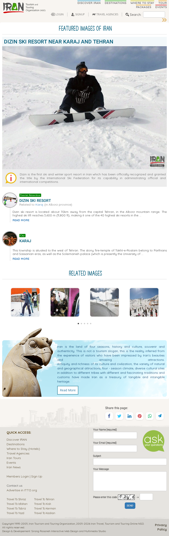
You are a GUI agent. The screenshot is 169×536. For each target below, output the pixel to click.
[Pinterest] (139, 416)
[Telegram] (160, 416)
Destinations (16, 444)
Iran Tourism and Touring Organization (52, 523)
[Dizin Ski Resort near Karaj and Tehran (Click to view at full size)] (25, 302)
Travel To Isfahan (17, 504)
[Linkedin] (129, 416)
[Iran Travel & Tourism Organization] (24, 8)
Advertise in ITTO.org (22, 490)
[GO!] (164, 20)
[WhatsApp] (150, 416)
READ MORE (21, 220)
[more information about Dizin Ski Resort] (10, 200)
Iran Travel (97, 523)
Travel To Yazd (15, 513)
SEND (130, 506)
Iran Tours (14, 458)
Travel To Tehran (44, 499)
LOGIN (59, 14)
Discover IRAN (17, 439)
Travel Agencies (18, 453)
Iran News (14, 467)
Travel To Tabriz (16, 508)
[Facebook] (109, 416)
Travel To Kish (42, 504)
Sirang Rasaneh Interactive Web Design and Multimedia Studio (68, 531)
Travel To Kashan (44, 513)
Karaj (39, 204)
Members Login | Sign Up (24, 476)
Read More (68, 390)
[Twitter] (119, 416)
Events (11, 462)
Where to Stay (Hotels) (23, 449)
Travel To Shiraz (16, 499)
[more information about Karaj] (10, 238)
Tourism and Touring (117, 523)
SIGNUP (80, 14)
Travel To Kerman (45, 508)
